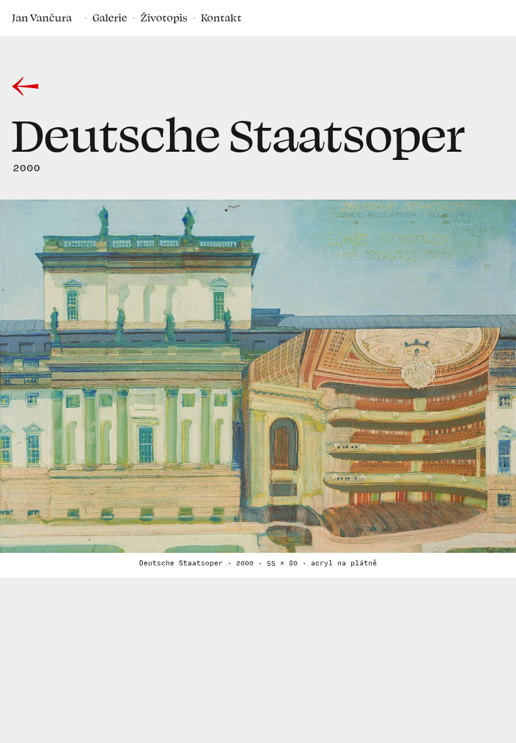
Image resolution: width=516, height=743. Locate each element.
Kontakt (221, 18)
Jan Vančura (42, 18)
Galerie (110, 18)
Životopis (164, 18)
